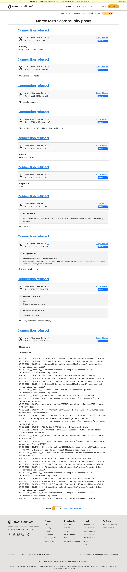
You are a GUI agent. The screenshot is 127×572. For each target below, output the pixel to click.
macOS (67, 528)
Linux (66, 531)
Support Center (65, 13)
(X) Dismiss (122, 1)
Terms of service (72, 562)
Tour (46, 524)
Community (107, 13)
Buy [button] (103, 6)
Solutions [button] (80, 6)
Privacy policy (89, 528)
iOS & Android (69, 534)
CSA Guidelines (89, 538)
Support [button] (112, 6)
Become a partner (110, 524)
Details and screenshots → (80, 1)
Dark (54, 554)
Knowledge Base (94, 13)
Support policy (89, 531)
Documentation (79, 13)
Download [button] (93, 6)
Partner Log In (108, 528)
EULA (85, 544)
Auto (41, 554)
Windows (67, 524)
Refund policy (89, 534)
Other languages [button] (17, 554)
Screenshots (49, 531)
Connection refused (33, 30)
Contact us (85, 562)
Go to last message (72, 508)
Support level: (102, 38)
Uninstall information (72, 541)
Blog (40, 562)
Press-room (48, 562)
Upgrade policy (89, 524)
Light (47, 554)
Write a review (59, 562)
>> (116, 13)
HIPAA (86, 541)
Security (48, 528)
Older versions (69, 538)
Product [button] (69, 6)
